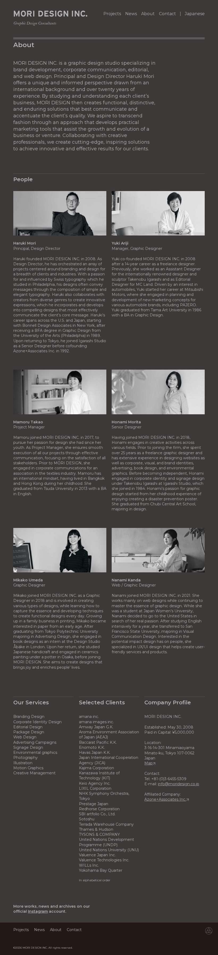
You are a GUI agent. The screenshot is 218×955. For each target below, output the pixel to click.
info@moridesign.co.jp (178, 784)
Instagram (38, 911)
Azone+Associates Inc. (165, 799)
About (148, 14)
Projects (112, 14)
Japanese (195, 13)
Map (148, 763)
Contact (167, 14)
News (131, 14)
